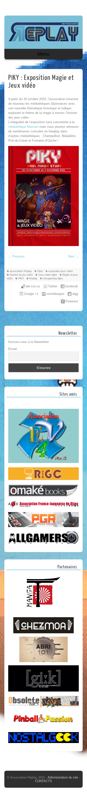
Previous (16, 256)
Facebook (68, 6)
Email (12, 349)
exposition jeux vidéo (60, 271)
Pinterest (71, 301)
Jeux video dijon (47, 274)
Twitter (52, 286)
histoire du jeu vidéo (21, 274)
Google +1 (31, 294)
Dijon (40, 271)
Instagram (78, 6)
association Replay (21, 271)
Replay (33, 278)
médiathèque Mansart (23, 126)
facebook (71, 286)
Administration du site (63, 777)
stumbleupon (55, 294)
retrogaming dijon (53, 278)
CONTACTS (43, 781)
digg (75, 294)
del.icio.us (33, 286)
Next (73, 256)
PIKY (21, 278)
